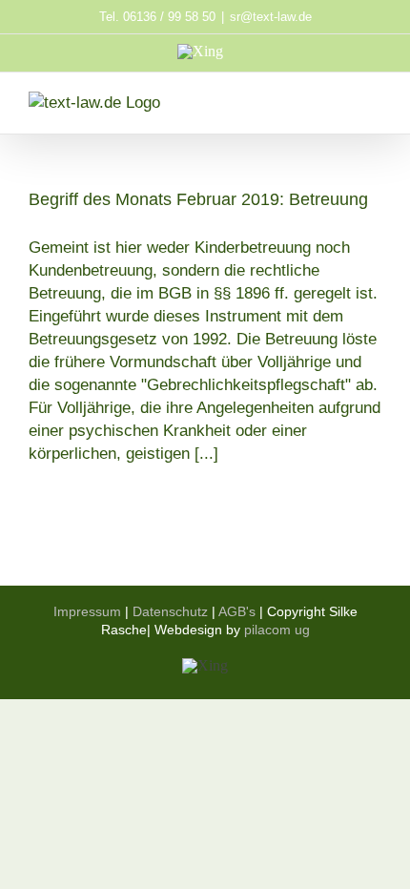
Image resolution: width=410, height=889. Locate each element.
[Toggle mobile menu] (373, 102)
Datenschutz (170, 611)
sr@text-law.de (271, 17)
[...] (206, 453)
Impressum (87, 611)
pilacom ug (277, 629)
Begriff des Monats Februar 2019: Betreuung (198, 199)
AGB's (237, 611)
